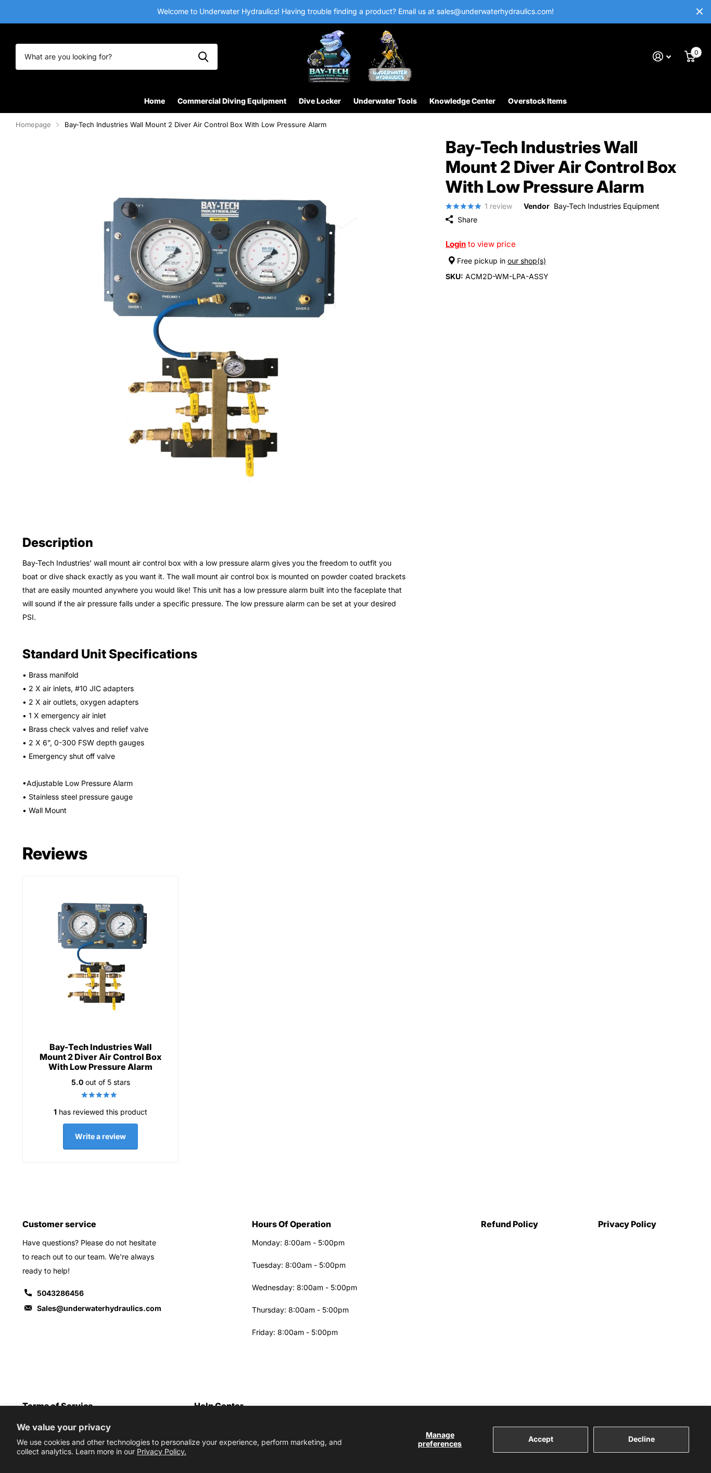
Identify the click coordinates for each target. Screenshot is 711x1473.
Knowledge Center (462, 100)
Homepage (33, 124)
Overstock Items (537, 100)
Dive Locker (320, 100)
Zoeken (203, 57)
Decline (641, 1438)
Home (154, 100)
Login (456, 244)
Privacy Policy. (161, 1451)
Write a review (100, 1136)
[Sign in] (661, 56)
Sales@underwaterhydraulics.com (99, 1308)
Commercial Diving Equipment (231, 100)
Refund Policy (509, 1224)
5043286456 (60, 1293)
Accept (540, 1438)
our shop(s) (526, 260)
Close (699, 11)
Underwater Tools (385, 100)
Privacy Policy (627, 1224)
